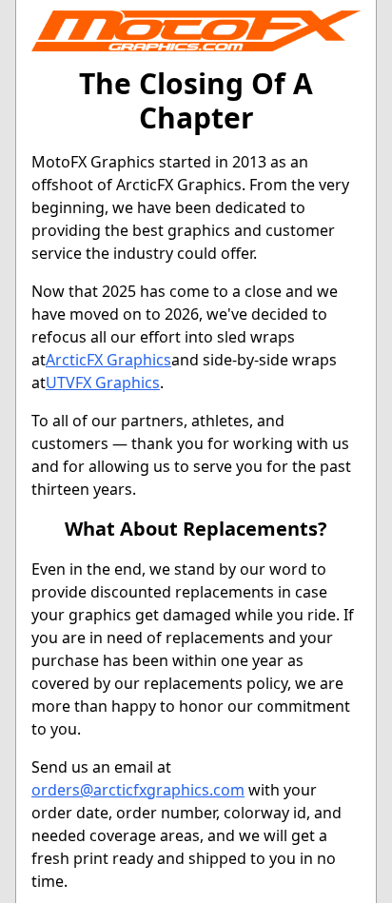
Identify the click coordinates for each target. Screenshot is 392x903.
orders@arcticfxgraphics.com (138, 789)
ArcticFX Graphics (108, 359)
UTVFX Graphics (103, 382)
